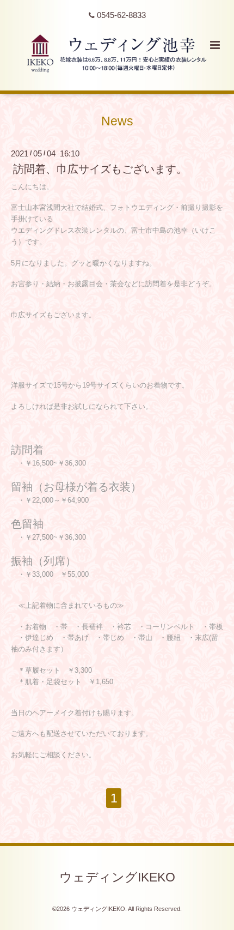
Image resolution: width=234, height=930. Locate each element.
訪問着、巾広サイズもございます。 (100, 169)
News (117, 121)
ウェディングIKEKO (117, 877)
